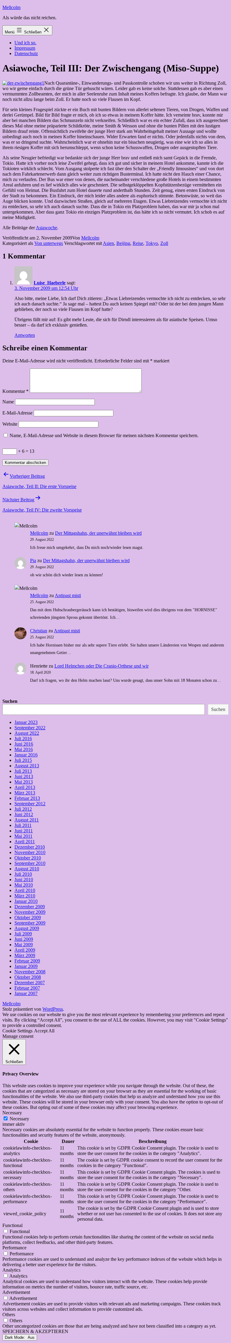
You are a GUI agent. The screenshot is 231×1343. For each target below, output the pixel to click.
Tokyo (152, 243)
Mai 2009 (23, 944)
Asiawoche (46, 227)
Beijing (123, 243)
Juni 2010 (23, 879)
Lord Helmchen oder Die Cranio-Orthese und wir (101, 665)
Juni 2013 (23, 776)
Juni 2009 (23, 939)
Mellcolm (11, 7)
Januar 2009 (26, 966)
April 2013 (24, 787)
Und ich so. (25, 42)
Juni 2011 (23, 830)
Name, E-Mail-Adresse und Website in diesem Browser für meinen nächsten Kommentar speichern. (104, 435)
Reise (138, 243)
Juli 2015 (23, 760)
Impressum (24, 48)
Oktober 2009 (27, 917)
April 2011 (24, 841)
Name (8, 401)
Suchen (9, 701)
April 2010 (24, 890)
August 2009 (26, 928)
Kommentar (15, 391)
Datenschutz (26, 53)
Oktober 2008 (27, 977)
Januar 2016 (26, 754)
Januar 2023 (26, 722)
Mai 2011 (23, 836)
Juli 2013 (23, 771)
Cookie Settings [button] (17, 1030)
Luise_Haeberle (50, 282)
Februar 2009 (27, 960)
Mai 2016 (23, 749)
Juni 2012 (23, 814)
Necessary (19, 1118)
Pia (33, 560)
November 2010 (29, 852)
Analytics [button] (11, 1270)
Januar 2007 (26, 993)
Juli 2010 (23, 874)
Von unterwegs (48, 243)
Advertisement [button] (16, 1292)
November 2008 (29, 971)
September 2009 (29, 922)
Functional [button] (12, 1225)
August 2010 (26, 868)
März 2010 (24, 895)
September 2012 (29, 803)
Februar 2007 (27, 988)
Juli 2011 (23, 825)
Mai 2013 (23, 781)
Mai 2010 (23, 885)
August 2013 (26, 765)
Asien (108, 243)
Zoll (164, 243)
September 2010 (29, 863)
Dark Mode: (15, 1337)
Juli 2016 (23, 738)
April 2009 (24, 950)
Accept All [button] (44, 1030)
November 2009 (29, 912)
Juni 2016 (23, 744)
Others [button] (8, 1314)
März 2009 (24, 955)
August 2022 (26, 733)
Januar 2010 (26, 901)
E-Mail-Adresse (17, 412)
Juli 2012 (23, 809)
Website (9, 424)
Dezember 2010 (29, 847)
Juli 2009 (23, 933)
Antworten (24, 335)
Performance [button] (14, 1247)
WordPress (52, 1009)
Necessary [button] (12, 1112)
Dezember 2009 (29, 906)
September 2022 (29, 727)
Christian (38, 630)
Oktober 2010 (27, 857)
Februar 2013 (27, 798)
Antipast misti (68, 595)
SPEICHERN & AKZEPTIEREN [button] (35, 1331)
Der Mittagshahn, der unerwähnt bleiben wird (98, 533)
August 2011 (26, 819)
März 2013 (24, 792)
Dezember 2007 (29, 982)
